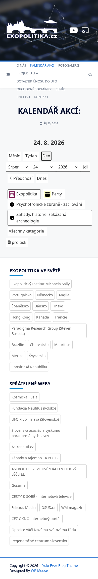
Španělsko (20, 306)
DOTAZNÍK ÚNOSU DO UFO (37, 81)
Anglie (64, 295)
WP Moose (39, 570)
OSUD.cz (48, 507)
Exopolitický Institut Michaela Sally (41, 283)
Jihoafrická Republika (29, 366)
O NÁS (21, 65)
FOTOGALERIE (68, 65)
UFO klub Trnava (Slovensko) (35, 419)
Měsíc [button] (14, 156)
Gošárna (19, 485)
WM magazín (72, 507)
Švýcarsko (37, 355)
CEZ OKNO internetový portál (36, 518)
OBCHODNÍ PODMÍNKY (34, 89)
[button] (21, 178)
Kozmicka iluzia (24, 397)
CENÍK (60, 89)
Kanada (42, 317)
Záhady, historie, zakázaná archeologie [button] (41, 218)
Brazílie (18, 344)
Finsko (58, 306)
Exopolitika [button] (26, 194)
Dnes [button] (42, 178)
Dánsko (40, 306)
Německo (45, 295)
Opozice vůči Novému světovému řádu (44, 529)
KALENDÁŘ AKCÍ (42, 65)
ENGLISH (23, 97)
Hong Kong (21, 317)
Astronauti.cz (23, 446)
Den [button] (46, 156)
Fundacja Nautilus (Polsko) (34, 408)
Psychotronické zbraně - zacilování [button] (49, 204)
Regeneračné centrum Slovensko (39, 540)
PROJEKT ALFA (27, 73)
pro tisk (16, 243)
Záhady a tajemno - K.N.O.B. (35, 457)
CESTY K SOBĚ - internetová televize (42, 496)
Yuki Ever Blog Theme (60, 565)
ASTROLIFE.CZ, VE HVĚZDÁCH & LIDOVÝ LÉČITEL (44, 472)
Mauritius (62, 344)
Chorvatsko (39, 344)
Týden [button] (31, 156)
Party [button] (57, 194)
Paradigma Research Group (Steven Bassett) (41, 331)
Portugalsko (21, 295)
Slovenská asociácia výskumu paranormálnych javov (36, 433)
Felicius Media (24, 507)
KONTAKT (41, 97)
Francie (61, 317)
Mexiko (17, 355)
